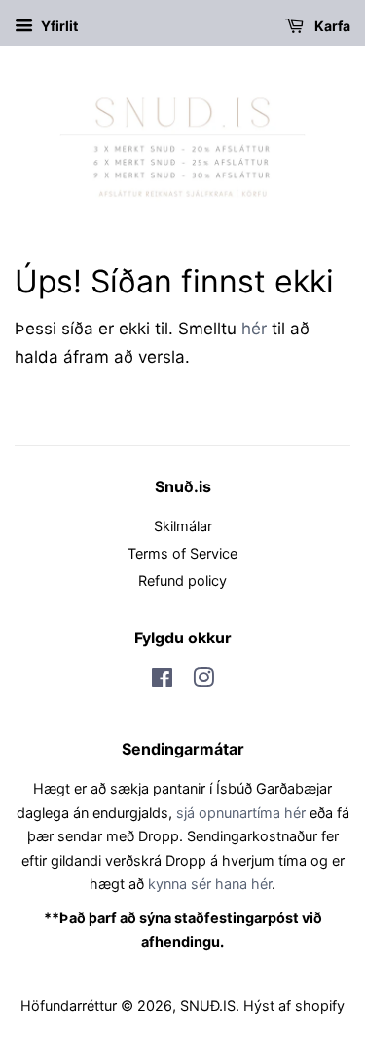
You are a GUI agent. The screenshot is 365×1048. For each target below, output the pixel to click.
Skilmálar (183, 526)
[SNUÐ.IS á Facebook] (162, 681)
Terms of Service (182, 553)
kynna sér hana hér (210, 883)
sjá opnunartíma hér (241, 812)
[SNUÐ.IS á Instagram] (203, 681)
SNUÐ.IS (208, 1005)
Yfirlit (58, 26)
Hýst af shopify (294, 1005)
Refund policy (182, 580)
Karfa (330, 26)
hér (254, 328)
